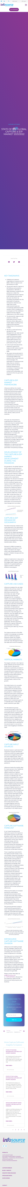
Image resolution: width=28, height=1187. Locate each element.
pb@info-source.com (10, 975)
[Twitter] (3, 1146)
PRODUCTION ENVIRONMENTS (9, 1160)
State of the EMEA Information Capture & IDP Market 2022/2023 (14, 1051)
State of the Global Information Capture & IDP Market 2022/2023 (14, 1078)
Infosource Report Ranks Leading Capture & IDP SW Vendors (13, 1104)
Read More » (9, 1065)
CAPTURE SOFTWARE (7, 1155)
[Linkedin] (6, 1146)
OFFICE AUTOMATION (7, 1159)
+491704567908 (10, 977)
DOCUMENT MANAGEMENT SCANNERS (11, 1156)
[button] (8, 1)
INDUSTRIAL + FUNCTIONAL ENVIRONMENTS (12, 1157)
